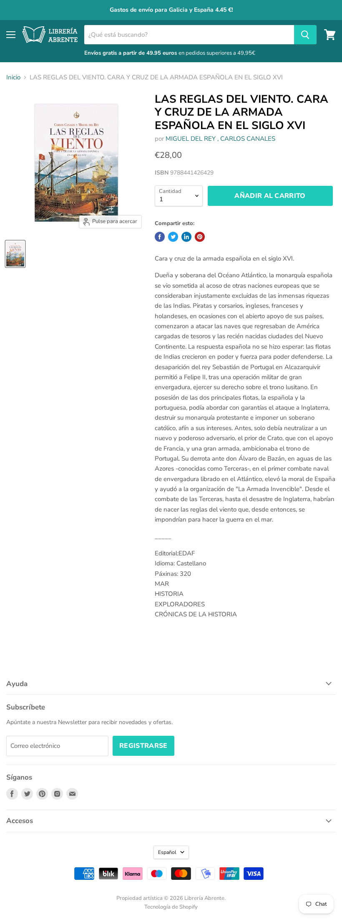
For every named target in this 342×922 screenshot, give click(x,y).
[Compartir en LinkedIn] (186, 237)
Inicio (13, 77)
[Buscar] (305, 34)
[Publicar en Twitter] (173, 237)
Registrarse (143, 745)
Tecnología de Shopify (171, 907)
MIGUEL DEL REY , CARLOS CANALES (220, 138)
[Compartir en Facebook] (160, 237)
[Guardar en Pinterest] (200, 237)
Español (167, 852)
